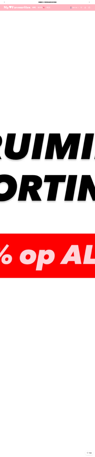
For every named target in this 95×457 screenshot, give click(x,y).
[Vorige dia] (4, 2)
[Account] (85, 7)
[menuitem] (48, 7)
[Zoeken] (81, 7)
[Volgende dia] (89, 2)
